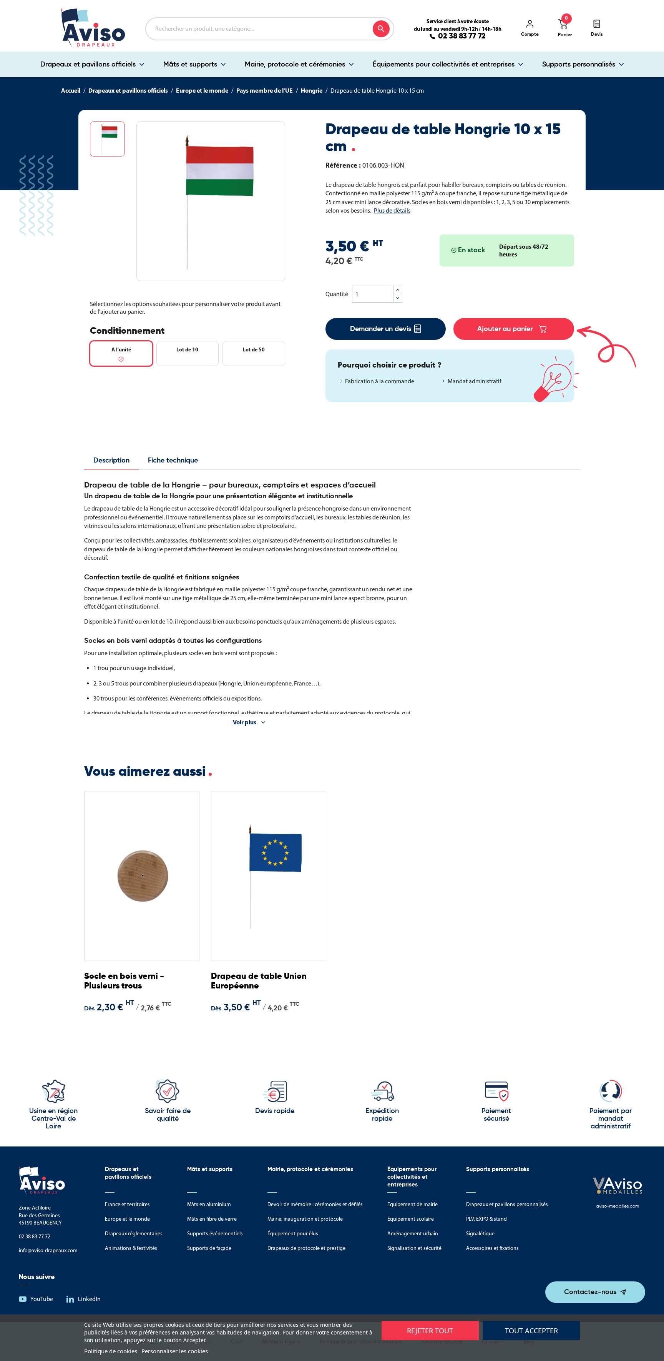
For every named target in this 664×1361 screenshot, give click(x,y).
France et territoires (127, 1204)
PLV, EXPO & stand (486, 1219)
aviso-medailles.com (617, 1206)
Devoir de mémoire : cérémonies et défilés (315, 1204)
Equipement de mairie (412, 1204)
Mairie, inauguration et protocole (305, 1219)
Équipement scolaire (410, 1219)
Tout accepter (531, 1330)
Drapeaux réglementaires (134, 1233)
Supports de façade (209, 1248)
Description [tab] (111, 460)
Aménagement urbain (412, 1233)
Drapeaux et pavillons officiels (88, 64)
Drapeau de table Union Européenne (259, 981)
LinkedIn (89, 1299)
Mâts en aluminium (209, 1204)
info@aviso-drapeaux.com (48, 1250)
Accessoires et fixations (492, 1248)
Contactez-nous (590, 1292)
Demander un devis (380, 329)
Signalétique (480, 1233)
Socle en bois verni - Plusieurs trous (124, 981)
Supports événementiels (215, 1233)
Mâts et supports (190, 64)
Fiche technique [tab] (173, 460)
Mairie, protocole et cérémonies (295, 64)
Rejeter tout (430, 1330)
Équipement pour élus (292, 1233)
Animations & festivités (131, 1248)
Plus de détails (392, 210)
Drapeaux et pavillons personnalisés (507, 1204)
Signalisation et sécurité (414, 1248)
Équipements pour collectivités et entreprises (444, 64)
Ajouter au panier (505, 329)
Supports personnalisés (578, 64)
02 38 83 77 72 (462, 36)
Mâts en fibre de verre (212, 1219)
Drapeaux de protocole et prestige (306, 1248)
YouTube (41, 1299)
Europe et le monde (127, 1219)
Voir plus (244, 722)
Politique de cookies (110, 1351)
